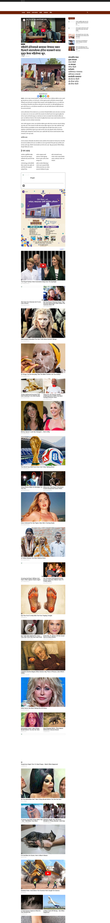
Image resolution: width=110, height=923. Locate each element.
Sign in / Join (23, 0)
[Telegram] (46, 96)
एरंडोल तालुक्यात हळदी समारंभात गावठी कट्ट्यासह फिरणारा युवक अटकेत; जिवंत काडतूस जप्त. (42, 158)
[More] (48, 96)
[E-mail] (24, 186)
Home (23, 13)
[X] (41, 96)
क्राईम (40, 13)
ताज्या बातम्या (35, 13)
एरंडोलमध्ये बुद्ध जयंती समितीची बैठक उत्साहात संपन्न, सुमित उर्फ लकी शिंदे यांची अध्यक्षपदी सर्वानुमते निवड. (27, 166)
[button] (87, 12)
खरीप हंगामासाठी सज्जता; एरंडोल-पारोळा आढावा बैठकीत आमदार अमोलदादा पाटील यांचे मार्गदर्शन (57, 158)
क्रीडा (51, 13)
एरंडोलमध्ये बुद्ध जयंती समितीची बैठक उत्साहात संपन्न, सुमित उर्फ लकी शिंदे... (81, 41)
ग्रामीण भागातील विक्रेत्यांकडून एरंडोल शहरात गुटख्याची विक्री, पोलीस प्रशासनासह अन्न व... (82, 48)
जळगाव (28, 13)
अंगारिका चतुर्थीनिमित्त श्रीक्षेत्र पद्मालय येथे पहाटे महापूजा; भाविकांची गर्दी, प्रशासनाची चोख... (82, 23)
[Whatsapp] (43, 96)
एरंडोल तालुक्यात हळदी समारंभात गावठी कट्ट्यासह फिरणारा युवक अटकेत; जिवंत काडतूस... (82, 29)
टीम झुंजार (23, 56)
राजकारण (46, 13)
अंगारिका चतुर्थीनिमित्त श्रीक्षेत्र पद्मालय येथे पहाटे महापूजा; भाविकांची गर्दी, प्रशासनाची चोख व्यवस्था (27, 158)
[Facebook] (38, 96)
